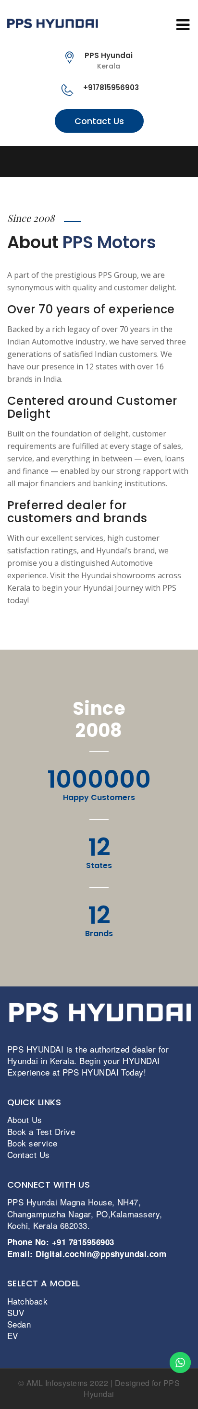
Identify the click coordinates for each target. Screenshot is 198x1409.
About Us (24, 1119)
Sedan (19, 1324)
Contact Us (99, 121)
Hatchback (27, 1301)
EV (12, 1335)
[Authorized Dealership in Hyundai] (99, 23)
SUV (15, 1312)
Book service (32, 1143)
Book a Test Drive (41, 1131)
